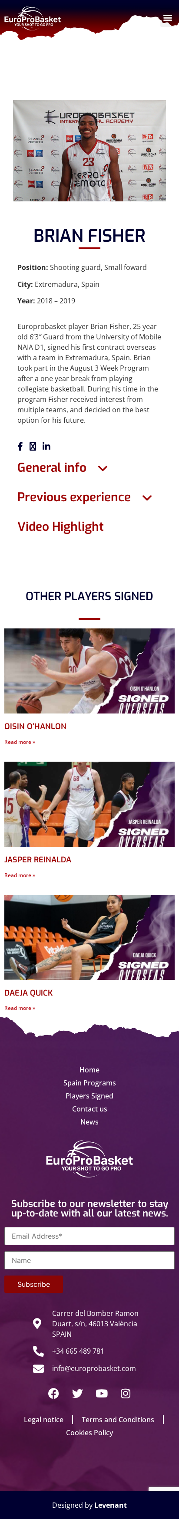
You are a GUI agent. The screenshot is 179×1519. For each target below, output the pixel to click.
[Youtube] (102, 1393)
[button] (167, 17)
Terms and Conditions (118, 1419)
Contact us (89, 1109)
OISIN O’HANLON (35, 726)
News (89, 1122)
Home (89, 1070)
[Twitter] (78, 1393)
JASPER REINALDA (37, 860)
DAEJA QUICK (28, 993)
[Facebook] (54, 1393)
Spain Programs (89, 1083)
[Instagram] (125, 1393)
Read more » (19, 742)
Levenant (110, 1505)
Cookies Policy (89, 1432)
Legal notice (43, 1419)
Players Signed (89, 1096)
